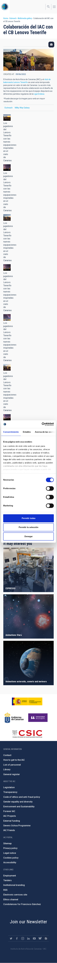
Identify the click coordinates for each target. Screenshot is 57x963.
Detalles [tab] (27, 432)
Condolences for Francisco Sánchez (22, 904)
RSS (5, 890)
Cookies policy (10, 857)
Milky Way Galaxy (22, 108)
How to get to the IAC (14, 760)
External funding (11, 821)
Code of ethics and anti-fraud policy (21, 797)
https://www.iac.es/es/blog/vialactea (46, 938)
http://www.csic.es (27, 734)
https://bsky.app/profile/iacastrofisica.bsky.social (40, 938)
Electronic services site (15, 894)
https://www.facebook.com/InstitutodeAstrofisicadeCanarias (17, 938)
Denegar (28, 536)
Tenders (7, 880)
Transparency (10, 792)
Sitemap (7, 843)
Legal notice (9, 853)
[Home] (5, 6)
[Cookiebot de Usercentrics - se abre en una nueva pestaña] (42, 424)
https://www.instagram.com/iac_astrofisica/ (23, 938)
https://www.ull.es (38, 717)
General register (11, 774)
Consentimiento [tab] (11, 432)
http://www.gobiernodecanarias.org (14, 717)
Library (6, 769)
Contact (7, 755)
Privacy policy (10, 848)
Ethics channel (10, 899)
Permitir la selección (28, 527)
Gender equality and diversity (18, 801)
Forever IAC (9, 811)
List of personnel (12, 764)
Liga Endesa (39, 94)
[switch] (50, 488)
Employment (9, 875)
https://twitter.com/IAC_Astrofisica (11, 938)
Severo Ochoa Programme (16, 825)
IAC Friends (9, 830)
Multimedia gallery (25, 18)
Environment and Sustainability (18, 806)
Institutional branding (14, 885)
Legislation (9, 787)
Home (5, 18)
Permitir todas (28, 518)
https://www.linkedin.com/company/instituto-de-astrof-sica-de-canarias (28, 938)
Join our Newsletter (28, 921)
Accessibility (9, 862)
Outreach (12, 18)
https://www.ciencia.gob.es (27, 701)
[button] (7, 117)
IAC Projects (9, 816)
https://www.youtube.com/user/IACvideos (34, 938)
